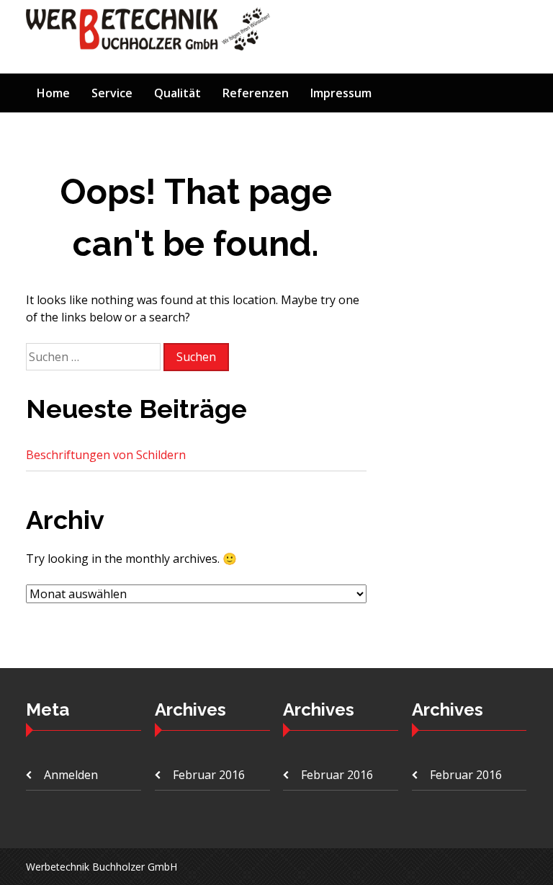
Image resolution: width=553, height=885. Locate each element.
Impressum (341, 93)
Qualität (177, 93)
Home (53, 93)
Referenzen (255, 93)
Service (111, 93)
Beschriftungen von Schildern (106, 455)
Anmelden (71, 775)
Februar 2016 (209, 775)
